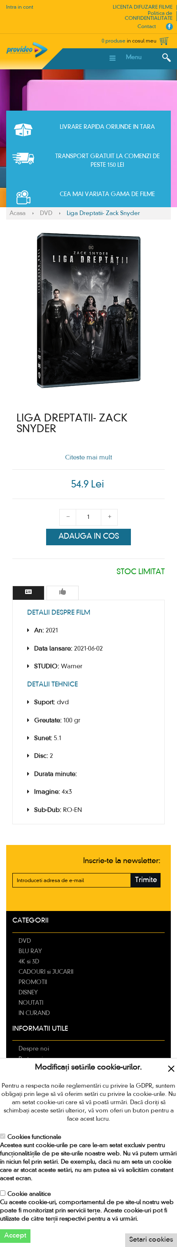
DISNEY (28, 993)
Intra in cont (19, 7)
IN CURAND (34, 1013)
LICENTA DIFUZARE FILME (142, 7)
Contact (146, 26)
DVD (46, 213)
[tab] (28, 593)
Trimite (146, 880)
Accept (15, 1236)
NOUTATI (31, 1003)
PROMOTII (33, 982)
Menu (134, 57)
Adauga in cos (88, 536)
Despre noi (34, 1049)
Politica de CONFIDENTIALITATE (148, 16)
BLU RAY (30, 951)
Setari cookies (151, 1240)
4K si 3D (29, 962)
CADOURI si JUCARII (46, 972)
